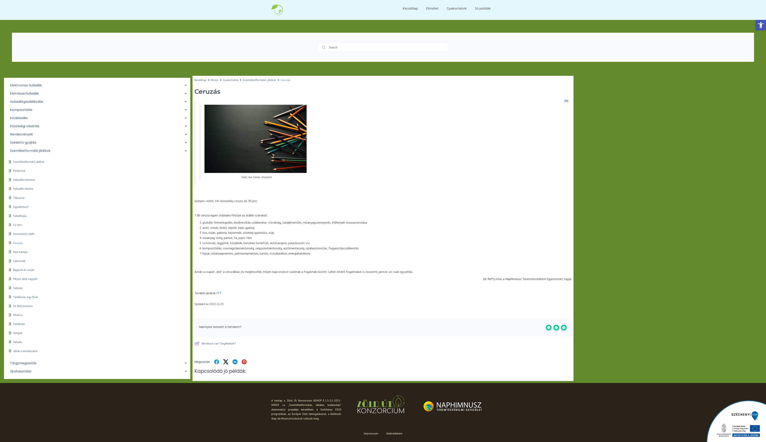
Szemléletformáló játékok (259, 80)
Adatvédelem (394, 433)
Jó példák (483, 8)
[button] (761, 25)
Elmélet (432, 8)
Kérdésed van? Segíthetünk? (219, 343)
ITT (218, 293)
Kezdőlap (410, 8)
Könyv (215, 80)
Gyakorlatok (457, 8)
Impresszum (371, 433)
